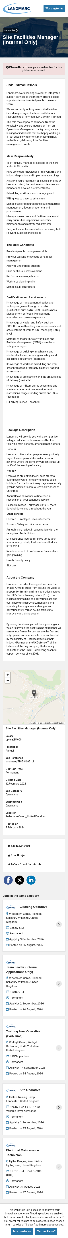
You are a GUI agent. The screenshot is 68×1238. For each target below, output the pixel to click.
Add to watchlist (20, 846)
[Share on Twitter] (19, 880)
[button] (34, 693)
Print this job (18, 855)
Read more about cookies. (49, 1224)
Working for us (54, 8)
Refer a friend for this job (25, 864)
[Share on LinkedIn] (31, 880)
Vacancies (10, 30)
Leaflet (33, 722)
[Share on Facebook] (8, 880)
